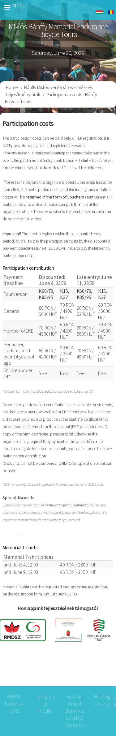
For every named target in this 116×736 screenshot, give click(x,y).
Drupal (74, 703)
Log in (101, 670)
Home (12, 87)
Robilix (45, 710)
